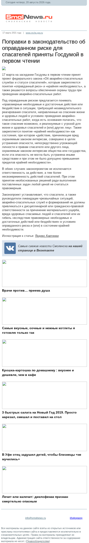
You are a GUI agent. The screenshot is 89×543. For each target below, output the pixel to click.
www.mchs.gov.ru (34, 33)
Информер (76, 518)
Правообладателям (37, 541)
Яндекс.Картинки (47, 236)
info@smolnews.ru (35, 518)
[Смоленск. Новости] (29, 21)
